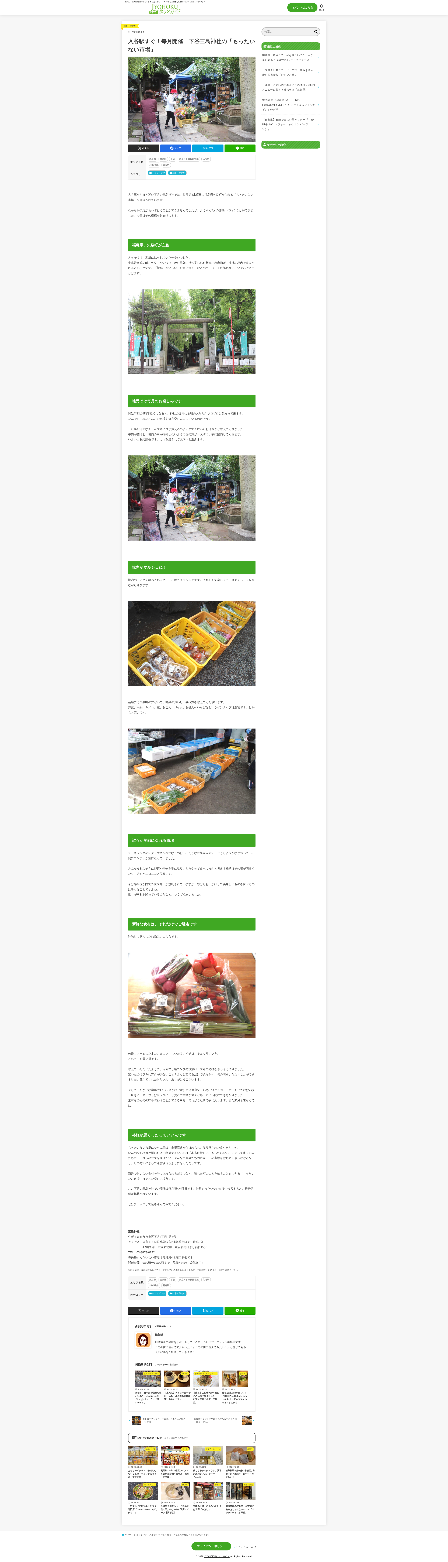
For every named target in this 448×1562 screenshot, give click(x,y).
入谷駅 (206, 159)
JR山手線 (154, 165)
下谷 (173, 159)
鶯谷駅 (166, 165)
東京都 (152, 159)
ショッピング (158, 173)
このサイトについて (246, 1547)
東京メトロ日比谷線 (189, 159)
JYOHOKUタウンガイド (217, 1556)
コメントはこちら (302, 7)
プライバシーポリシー (211, 1546)
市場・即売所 (129, 26)
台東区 (163, 159)
